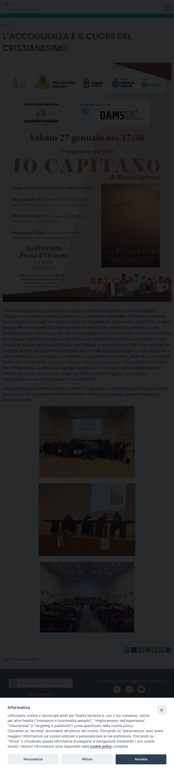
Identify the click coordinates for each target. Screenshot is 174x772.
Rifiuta (87, 759)
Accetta (141, 759)
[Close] (161, 710)
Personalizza (33, 759)
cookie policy (101, 746)
